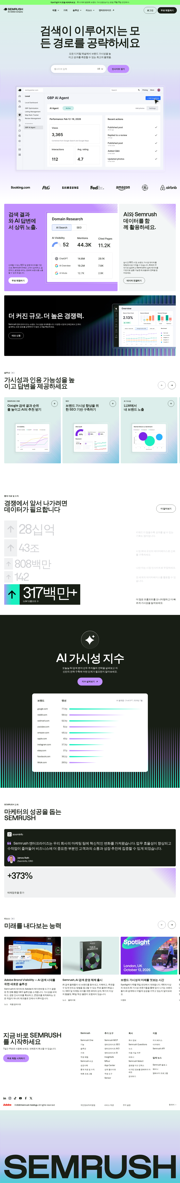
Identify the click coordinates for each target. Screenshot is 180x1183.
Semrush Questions (138, 1044)
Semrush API (159, 1049)
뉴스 (130, 1049)
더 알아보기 (166, 508)
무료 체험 (84, 1057)
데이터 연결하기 (134, 280)
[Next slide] (172, 385)
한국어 (171, 1105)
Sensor (107, 1078)
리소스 (89, 10)
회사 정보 (132, 1040)
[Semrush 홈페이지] (13, 10)
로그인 (150, 10)
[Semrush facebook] (25, 1098)
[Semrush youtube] (20, 1098)
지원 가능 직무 (134, 1053)
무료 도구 (108, 1074)
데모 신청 (16, 335)
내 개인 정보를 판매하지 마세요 (139, 1070)
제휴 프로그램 (86, 1074)
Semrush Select (136, 1061)
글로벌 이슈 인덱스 (136, 1065)
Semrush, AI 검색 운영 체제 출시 (82, 979)
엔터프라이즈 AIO (112, 1049)
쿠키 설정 (127, 1105)
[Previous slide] (162, 385)
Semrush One (87, 1040)
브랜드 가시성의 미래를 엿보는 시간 (142, 979)
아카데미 (156, 1044)
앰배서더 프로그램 (160, 1073)
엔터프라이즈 (105, 10)
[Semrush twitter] (31, 1098)
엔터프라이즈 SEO (112, 1044)
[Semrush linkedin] (4, 1098)
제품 (54, 10)
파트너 (131, 1057)
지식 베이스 (157, 1040)
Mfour (107, 1061)
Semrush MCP (111, 1040)
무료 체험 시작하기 (16, 1058)
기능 (82, 1044)
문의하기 (132, 1076)
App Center (109, 1065)
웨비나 (155, 1069)
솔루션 (76, 10)
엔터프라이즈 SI (111, 1053)
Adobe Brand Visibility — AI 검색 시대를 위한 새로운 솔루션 (29, 982)
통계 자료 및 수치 (88, 1069)
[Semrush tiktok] (15, 1098)
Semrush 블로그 (160, 1065)
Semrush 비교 (87, 1061)
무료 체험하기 (167, 10)
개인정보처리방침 (88, 1105)
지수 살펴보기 (88, 681)
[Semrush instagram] (10, 1098)
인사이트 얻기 (118, 69)
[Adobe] (7, 1105)
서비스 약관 (109, 1105)
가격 (65, 10)
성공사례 (84, 1065)
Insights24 (109, 1057)
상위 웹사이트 (110, 1069)
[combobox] (75, 69)
